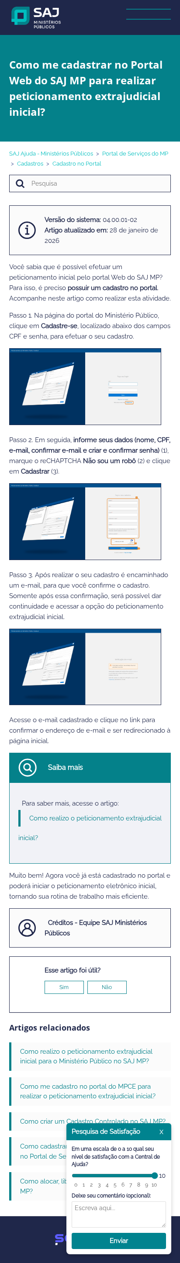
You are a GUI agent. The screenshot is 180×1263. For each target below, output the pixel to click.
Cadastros (30, 163)
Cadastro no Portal (76, 163)
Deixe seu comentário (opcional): (111, 1196)
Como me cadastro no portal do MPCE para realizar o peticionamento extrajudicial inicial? (88, 1091)
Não (107, 987)
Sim (64, 987)
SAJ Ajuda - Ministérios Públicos (51, 153)
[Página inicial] (36, 17)
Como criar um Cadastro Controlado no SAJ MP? (93, 1121)
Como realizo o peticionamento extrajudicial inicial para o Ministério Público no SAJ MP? (86, 1057)
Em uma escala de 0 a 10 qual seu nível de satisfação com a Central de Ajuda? (116, 1156)
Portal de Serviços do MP (135, 153)
